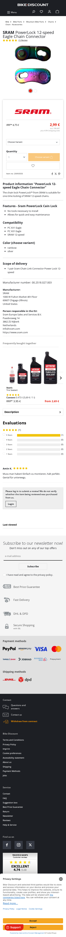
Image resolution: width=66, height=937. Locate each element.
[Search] (34, 12)
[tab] (33, 412)
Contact (6, 793)
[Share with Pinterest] (58, 173)
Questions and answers (18, 707)
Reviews (6, 820)
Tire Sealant (12, 388)
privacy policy (45, 574)
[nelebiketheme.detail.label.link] (33, 367)
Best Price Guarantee (13, 807)
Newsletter (8, 815)
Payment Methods (11, 771)
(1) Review (23, 40)
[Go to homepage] (33, 4)
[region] (33, 372)
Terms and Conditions (13, 739)
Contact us (16, 714)
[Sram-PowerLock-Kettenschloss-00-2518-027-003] (33, 64)
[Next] (60, 378)
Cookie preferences (12, 753)
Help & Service (9, 824)
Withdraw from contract (24, 721)
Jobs (5, 775)
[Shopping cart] (57, 12)
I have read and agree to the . (29, 574)
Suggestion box (10, 802)
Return (6, 811)
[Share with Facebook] (52, 173)
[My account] (49, 12)
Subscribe (33, 566)
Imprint (6, 748)
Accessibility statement (13, 757)
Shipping (7, 766)
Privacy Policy (9, 744)
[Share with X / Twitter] (55, 173)
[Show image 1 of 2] (30, 90)
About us (7, 762)
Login (11, 504)
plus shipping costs (50, 130)
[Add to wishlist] (33, 166)
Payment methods (14, 641)
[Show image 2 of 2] (35, 90)
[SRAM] (33, 111)
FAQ (5, 798)
